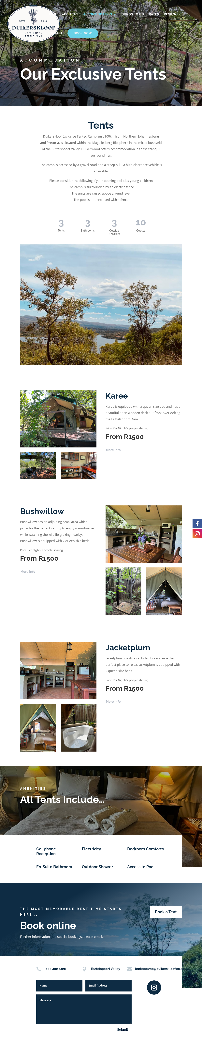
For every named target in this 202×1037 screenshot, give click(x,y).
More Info (113, 450)
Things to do (132, 14)
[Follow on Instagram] (154, 987)
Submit (122, 1029)
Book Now (83, 33)
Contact (55, 33)
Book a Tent (166, 912)
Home (52, 14)
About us (70, 14)
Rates (154, 14)
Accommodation (97, 14)
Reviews (171, 14)
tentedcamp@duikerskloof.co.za (159, 969)
